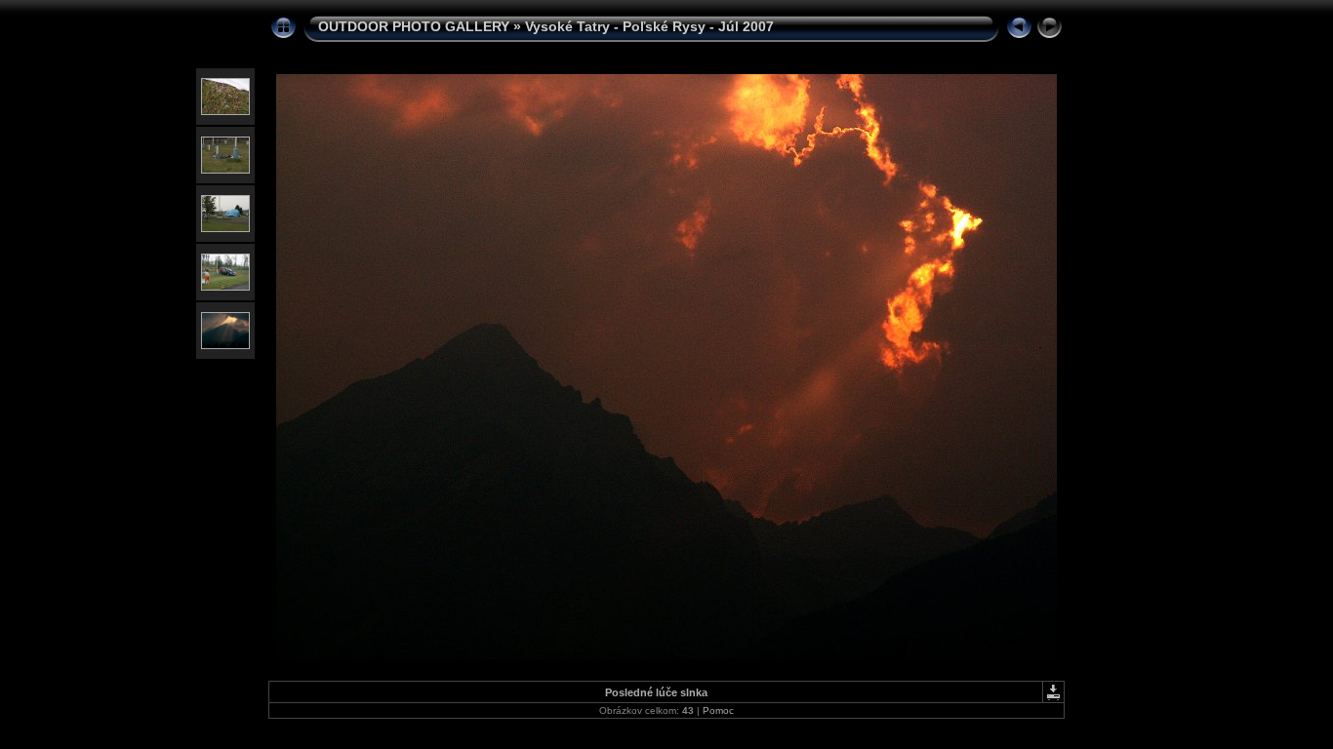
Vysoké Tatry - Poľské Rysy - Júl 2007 (649, 26)
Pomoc (718, 710)
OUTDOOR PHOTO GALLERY (413, 26)
